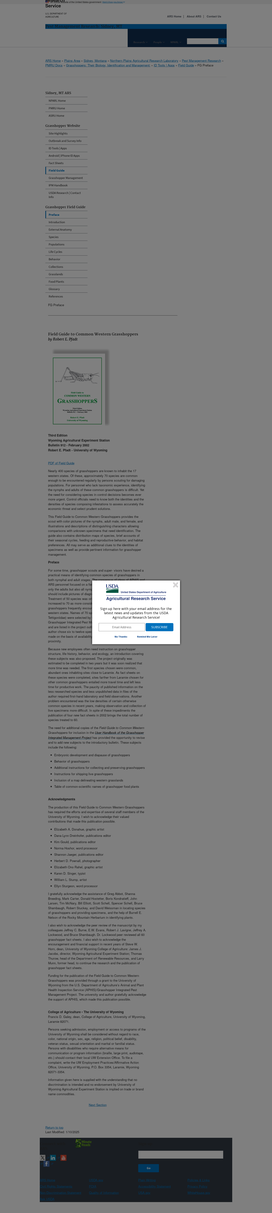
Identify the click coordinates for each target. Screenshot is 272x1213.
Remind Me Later (147, 636)
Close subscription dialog (175, 585)
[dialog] (136, 612)
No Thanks (121, 636)
